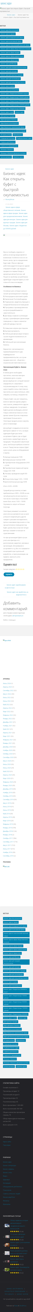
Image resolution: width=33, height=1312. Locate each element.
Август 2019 (7, 803)
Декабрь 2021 (8, 722)
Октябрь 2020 (8, 754)
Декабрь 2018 (8, 831)
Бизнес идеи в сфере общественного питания (15, 49)
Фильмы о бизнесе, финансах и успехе (13, 153)
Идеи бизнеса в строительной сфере (12, 127)
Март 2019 (6, 821)
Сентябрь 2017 (8, 842)
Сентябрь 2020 (8, 757)
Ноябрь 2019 (7, 792)
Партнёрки (6, 1145)
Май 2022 (6, 704)
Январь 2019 (7, 828)
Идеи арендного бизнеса (9, 120)
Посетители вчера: (9, 1102)
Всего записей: (8, 1125)
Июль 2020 (7, 764)
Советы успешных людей (11, 1194)
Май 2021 (6, 729)
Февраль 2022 (8, 715)
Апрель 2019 (7, 817)
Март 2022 (6, 711)
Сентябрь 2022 (8, 690)
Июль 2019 (7, 807)
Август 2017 (7, 845)
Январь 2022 (7, 719)
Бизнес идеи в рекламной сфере (11, 41)
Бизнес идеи (11, 15)
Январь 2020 (7, 785)
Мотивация (7, 1183)
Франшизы (6, 1204)
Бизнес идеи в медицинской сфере (12, 37)
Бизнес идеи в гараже (8, 34)
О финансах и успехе (7, 138)
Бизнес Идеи (6, 3)
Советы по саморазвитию (9, 146)
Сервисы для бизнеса (8, 142)
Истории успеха (6, 135)
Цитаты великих (6, 157)
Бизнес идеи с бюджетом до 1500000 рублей (15, 105)
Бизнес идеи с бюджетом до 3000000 (13, 108)
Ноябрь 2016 (7, 852)
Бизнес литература (9, 1165)
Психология (7, 1190)
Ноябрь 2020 (7, 750)
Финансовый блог (9, 1197)
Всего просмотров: (9, 1105)
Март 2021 (6, 736)
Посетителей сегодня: (10, 1095)
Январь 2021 (7, 743)
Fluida (16, 1306)
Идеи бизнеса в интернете (9, 123)
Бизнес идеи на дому (7, 86)
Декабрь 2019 (8, 789)
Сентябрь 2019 (8, 799)
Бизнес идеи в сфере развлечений (12, 56)
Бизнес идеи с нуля (7, 112)
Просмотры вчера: (9, 1098)
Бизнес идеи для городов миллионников (13, 67)
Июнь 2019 (7, 810)
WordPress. (23, 1306)
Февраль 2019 (8, 824)
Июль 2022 (7, 697)
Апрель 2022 (7, 708)
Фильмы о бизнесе (7, 149)
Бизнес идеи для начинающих (10, 79)
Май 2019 (6, 814)
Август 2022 (7, 694)
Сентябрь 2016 (8, 856)
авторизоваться (17, 616)
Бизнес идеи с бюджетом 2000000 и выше (14, 94)
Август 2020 (7, 761)
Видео (5, 1176)
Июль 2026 (7, 683)
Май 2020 (6, 771)
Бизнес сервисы (8, 1169)
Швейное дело (18, 157)
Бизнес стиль (7, 1172)
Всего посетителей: (10, 1109)
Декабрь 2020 (8, 747)
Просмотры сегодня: (10, 1091)
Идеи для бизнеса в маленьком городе (13, 131)
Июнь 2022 (7, 701)
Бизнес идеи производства (9, 90)
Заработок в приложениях (14, 1291)
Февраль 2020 (8, 782)
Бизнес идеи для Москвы (9, 64)
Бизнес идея (19, 112)
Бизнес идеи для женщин (9, 71)
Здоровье (6, 1180)
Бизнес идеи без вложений (9, 30)
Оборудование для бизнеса (12, 1187)
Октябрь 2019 (8, 796)
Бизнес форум (22, 1294)
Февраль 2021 (8, 740)
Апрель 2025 (7, 687)
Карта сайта (7, 1142)
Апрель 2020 (7, 775)
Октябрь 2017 (8, 838)
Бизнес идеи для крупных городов (11, 75)
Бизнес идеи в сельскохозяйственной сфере (15, 45)
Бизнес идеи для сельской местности (13, 82)
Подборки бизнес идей (24, 138)
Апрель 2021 (7, 733)
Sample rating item (9, 569)
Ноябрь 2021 (7, 726)
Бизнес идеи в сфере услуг (9, 60)
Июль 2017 (7, 849)
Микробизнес (17, 135)
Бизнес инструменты (15, 1289)
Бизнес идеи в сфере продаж (10, 52)
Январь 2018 (7, 835)
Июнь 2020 (7, 768)
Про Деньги (9, 1294)
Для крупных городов (7, 116)
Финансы (6, 1201)
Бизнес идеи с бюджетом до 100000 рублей (15, 97)
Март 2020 (6, 778)
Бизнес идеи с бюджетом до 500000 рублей (15, 101)
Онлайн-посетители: (10, 1088)
